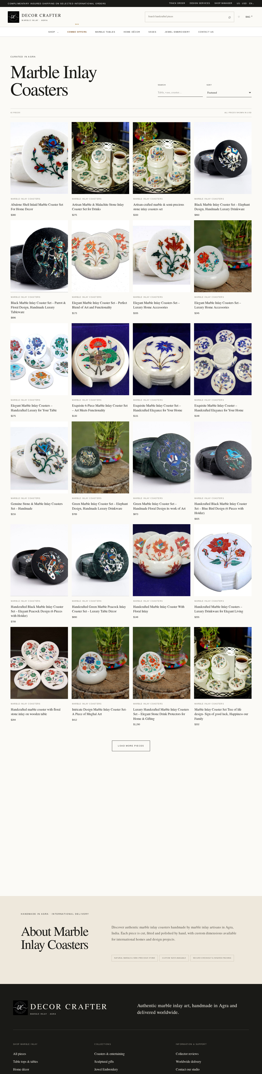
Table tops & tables (25, 1061)
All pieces (19, 1053)
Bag (249, 16)
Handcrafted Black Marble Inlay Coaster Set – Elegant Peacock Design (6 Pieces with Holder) (37, 611)
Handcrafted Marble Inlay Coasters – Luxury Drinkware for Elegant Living (218, 608)
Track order (177, 3)
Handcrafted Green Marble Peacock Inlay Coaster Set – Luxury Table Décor (99, 608)
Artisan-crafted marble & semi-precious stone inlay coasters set (158, 206)
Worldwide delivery (188, 1061)
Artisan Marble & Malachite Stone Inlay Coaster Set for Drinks (98, 206)
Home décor (132, 32)
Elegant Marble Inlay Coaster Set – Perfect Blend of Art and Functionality (99, 304)
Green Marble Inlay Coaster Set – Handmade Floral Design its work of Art (159, 505)
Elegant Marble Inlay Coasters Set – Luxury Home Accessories (156, 304)
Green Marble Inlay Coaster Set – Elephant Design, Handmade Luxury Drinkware (100, 505)
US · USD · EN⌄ (245, 3)
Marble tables (105, 32)
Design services (200, 3)
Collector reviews (187, 1053)
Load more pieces (131, 746)
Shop (53, 32)
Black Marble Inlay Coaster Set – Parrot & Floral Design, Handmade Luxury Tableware (38, 307)
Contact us (206, 32)
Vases (152, 32)
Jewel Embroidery (177, 32)
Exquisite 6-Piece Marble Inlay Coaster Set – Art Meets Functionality (100, 407)
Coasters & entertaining (109, 1053)
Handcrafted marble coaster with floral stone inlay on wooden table (35, 711)
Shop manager (223, 3)
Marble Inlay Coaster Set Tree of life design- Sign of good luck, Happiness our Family (221, 714)
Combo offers (77, 32)
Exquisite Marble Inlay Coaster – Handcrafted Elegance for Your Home (218, 407)
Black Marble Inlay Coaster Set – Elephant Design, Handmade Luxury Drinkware (222, 206)
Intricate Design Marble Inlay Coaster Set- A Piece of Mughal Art (99, 711)
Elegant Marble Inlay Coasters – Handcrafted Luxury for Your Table (34, 407)
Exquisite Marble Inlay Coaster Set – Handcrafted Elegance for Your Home (157, 407)
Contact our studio (188, 1069)
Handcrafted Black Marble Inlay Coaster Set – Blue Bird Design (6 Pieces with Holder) (220, 508)
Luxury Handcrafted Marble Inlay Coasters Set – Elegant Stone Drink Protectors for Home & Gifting (161, 714)
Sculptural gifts (104, 1061)
